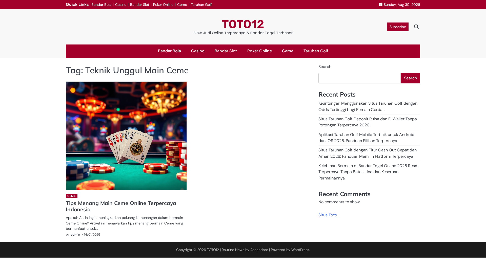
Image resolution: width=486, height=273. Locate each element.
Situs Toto (327, 215)
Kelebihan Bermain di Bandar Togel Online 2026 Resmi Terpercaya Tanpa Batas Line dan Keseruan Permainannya (368, 172)
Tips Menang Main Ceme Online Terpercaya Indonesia (121, 206)
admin (75, 235)
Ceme (182, 4)
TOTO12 (243, 24)
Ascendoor (259, 249)
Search (324, 66)
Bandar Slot (139, 4)
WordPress (300, 249)
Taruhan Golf (201, 4)
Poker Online (163, 4)
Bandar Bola (101, 4)
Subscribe (398, 27)
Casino (120, 4)
